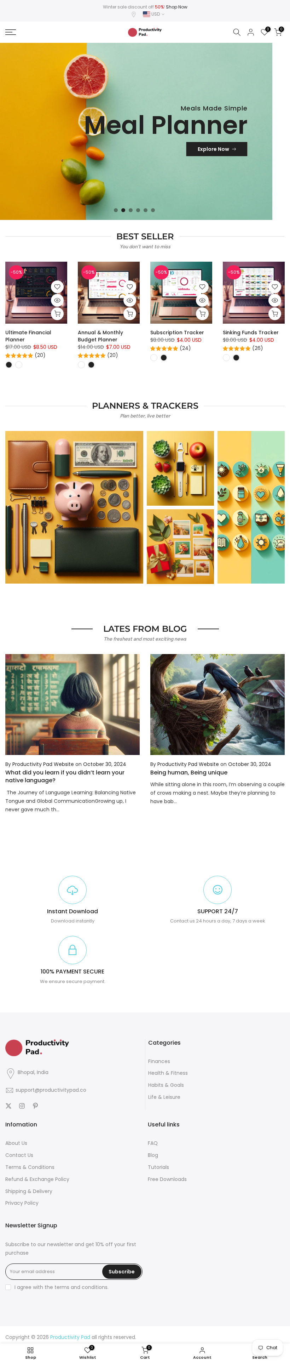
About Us (16, 1143)
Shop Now (176, 7)
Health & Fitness (168, 1073)
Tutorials (158, 1167)
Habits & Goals (166, 1085)
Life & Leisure (164, 1097)
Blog (153, 1155)
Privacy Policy (22, 1202)
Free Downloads (167, 1179)
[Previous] (11, 705)
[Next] (279, 705)
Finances (159, 1061)
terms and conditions (81, 1287)
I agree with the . (61, 1287)
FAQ (153, 1143)
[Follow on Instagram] (22, 1106)
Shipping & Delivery (28, 1191)
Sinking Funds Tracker (251, 332)
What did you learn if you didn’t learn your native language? (64, 776)
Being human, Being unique (188, 772)
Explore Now (213, 149)
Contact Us (19, 1155)
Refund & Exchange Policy (37, 1179)
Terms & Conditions (29, 1167)
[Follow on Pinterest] (35, 1106)
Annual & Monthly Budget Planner (100, 336)
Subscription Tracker (177, 332)
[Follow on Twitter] (8, 1106)
